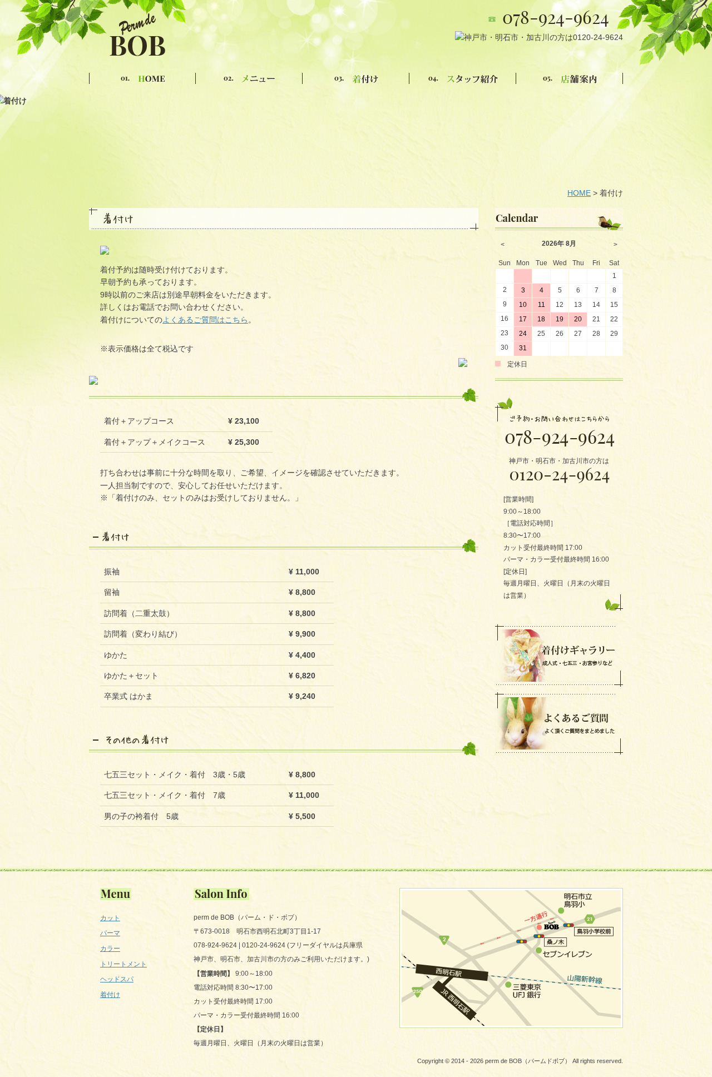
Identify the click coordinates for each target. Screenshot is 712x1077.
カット (110, 918)
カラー (110, 948)
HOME (579, 192)
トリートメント (123, 964)
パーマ (110, 933)
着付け (110, 995)
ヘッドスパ (117, 979)
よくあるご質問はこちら (205, 319)
